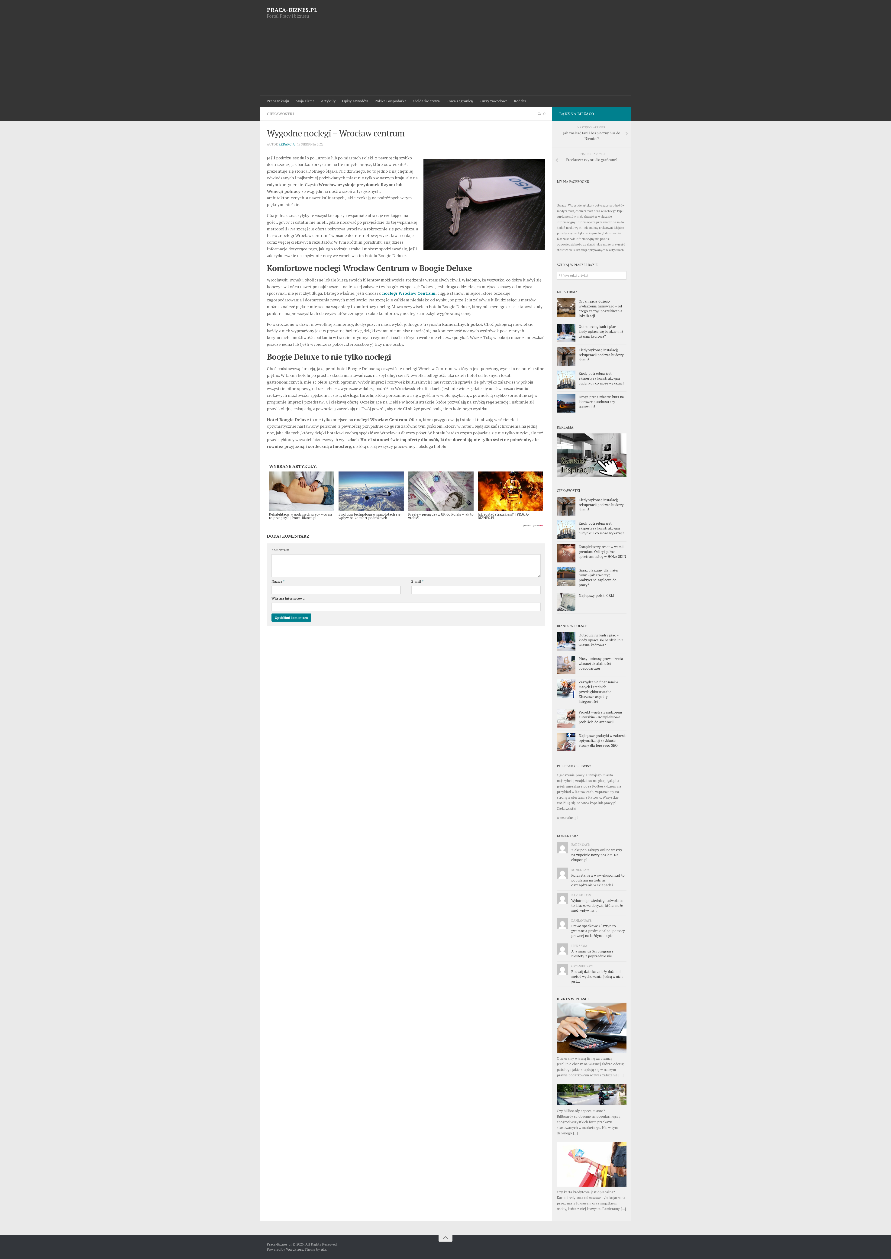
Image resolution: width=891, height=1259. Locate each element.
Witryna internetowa (287, 598)
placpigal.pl (607, 780)
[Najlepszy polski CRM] (566, 602)
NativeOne (406, 526)
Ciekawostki (280, 113)
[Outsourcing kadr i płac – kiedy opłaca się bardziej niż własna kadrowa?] (566, 333)
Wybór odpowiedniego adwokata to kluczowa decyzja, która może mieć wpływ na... (597, 905)
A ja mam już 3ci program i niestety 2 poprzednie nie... (593, 953)
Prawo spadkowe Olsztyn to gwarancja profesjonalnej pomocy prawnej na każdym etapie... (598, 930)
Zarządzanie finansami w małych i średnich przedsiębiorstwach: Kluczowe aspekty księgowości (598, 692)
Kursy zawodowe (493, 100)
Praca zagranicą (459, 100)
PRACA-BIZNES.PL (292, 9)
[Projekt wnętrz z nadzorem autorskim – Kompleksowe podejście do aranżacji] (566, 718)
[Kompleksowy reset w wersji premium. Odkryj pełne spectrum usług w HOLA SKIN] (566, 553)
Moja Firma (305, 100)
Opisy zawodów (355, 100)
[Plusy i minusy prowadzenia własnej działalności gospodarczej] (566, 665)
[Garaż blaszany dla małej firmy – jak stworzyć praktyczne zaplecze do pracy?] (566, 576)
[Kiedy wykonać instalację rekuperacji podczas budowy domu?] (566, 356)
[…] (620, 1075)
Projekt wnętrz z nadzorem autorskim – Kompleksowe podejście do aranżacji (600, 717)
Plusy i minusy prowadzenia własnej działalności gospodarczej (601, 663)
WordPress (294, 1249)
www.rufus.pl (567, 817)
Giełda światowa (426, 100)
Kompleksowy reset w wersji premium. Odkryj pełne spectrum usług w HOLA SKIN (602, 551)
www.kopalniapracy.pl (599, 803)
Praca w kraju (278, 100)
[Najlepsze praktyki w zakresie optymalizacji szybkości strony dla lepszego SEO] (566, 742)
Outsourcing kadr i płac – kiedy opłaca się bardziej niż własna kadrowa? (601, 331)
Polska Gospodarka (390, 100)
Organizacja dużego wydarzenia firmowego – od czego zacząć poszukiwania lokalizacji (600, 308)
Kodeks (520, 100)
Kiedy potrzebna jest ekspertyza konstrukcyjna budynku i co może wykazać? (601, 378)
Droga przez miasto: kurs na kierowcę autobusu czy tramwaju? (601, 401)
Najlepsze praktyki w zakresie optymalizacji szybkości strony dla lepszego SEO (602, 740)
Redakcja (287, 144)
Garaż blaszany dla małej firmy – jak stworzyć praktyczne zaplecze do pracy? (598, 577)
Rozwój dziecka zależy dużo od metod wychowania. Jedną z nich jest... (597, 976)
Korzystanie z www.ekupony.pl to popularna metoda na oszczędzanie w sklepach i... (598, 880)
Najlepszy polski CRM (596, 595)
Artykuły (328, 100)
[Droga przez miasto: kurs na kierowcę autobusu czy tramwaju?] (566, 403)
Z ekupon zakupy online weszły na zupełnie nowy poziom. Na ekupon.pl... (596, 855)
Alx (323, 1249)
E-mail (417, 581)
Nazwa (277, 581)
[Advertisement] (445, 60)
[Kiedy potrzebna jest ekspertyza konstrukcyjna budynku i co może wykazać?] (566, 380)
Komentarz (280, 550)
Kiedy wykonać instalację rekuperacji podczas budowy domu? (601, 355)
